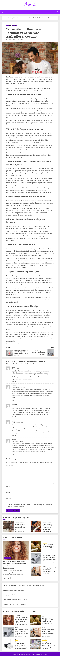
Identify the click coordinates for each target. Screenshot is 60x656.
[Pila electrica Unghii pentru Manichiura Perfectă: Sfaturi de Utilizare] (36, 558)
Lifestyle (14, 25)
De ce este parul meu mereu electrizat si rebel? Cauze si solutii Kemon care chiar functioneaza (14, 564)
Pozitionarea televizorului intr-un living (15, 599)
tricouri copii (34, 344)
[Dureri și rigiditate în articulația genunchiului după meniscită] (36, 570)
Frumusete (7, 558)
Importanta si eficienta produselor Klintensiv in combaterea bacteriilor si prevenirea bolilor (49, 528)
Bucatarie (17, 522)
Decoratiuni (44, 639)
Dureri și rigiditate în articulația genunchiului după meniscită (50, 570)
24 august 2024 (48, 563)
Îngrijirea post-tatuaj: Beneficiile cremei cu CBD (48, 546)
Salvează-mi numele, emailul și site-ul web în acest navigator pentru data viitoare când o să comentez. (30, 506)
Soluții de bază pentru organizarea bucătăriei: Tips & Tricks (21, 526)
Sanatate (49, 522)
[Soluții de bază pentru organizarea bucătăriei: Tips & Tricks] (8, 526)
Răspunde (14, 381)
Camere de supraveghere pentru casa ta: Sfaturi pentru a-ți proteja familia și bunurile (21, 646)
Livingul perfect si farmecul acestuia (14, 595)
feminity (10, 40)
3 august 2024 (47, 575)
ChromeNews (35, 654)
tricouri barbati (18, 344)
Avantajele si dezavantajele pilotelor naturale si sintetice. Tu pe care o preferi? (48, 645)
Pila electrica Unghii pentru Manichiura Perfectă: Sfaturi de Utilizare (49, 558)
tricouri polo (41, 344)
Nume (8, 486)
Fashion (9, 25)
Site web (8, 498)
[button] (2, 12)
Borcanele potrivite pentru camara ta (14, 604)
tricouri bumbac (26, 344)
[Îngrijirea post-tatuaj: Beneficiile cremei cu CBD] (36, 546)
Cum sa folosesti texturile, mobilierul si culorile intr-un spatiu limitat (23, 585)
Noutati (44, 554)
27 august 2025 (15, 570)
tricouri (12, 344)
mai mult (6, 578)
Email (8, 492)
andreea (6, 570)
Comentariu (10, 465)
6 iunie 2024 (19, 531)
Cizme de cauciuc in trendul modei (13, 590)
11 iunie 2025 (47, 550)
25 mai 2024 (17, 40)
